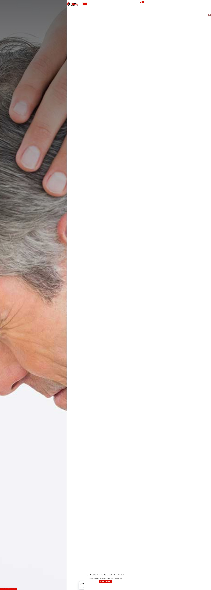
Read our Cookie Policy (112, 587)
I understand (127, 585)
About (89, 4)
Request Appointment (191, 581)
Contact (125, 4)
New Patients (98, 4)
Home (84, 4)
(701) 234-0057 (138, 6)
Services (117, 4)
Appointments (109, 4)
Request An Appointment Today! (8, 588)
